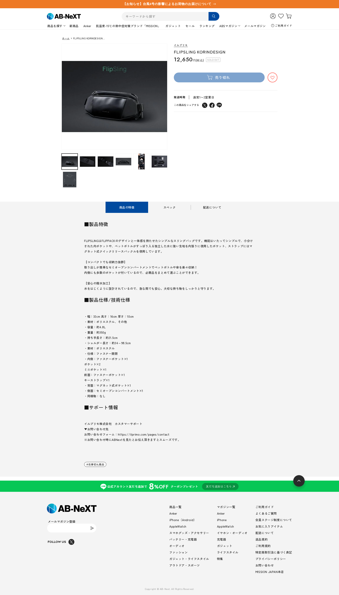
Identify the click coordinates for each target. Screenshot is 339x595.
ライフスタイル (227, 552)
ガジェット (173, 26)
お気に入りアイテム (269, 526)
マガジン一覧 (226, 507)
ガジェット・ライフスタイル (189, 559)
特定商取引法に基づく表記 (273, 552)
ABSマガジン (228, 26)
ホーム (66, 38)
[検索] (214, 16)
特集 (220, 559)
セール (190, 26)
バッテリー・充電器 (183, 539)
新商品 (74, 26)
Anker (87, 26)
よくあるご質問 (266, 513)
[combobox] (170, 16)
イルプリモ (181, 45)
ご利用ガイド (283, 26)
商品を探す (55, 26)
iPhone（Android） (183, 520)
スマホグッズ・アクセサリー (189, 533)
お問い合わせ (264, 565)
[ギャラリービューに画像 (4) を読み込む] (124, 162)
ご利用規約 (263, 546)
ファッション (178, 552)
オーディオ (177, 546)
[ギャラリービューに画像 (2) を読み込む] (88, 162)
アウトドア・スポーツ (184, 565)
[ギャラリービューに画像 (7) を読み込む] (70, 180)
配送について (264, 533)
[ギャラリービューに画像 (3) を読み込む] (106, 162)
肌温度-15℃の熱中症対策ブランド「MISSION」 (128, 26)
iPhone (222, 520)
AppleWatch (177, 526)
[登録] (92, 528)
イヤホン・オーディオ (232, 533)
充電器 (221, 539)
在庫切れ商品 (96, 464)
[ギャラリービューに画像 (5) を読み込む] (141, 162)
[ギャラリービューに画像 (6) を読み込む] (159, 162)
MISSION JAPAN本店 (269, 572)
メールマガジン (255, 26)
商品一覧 (175, 507)
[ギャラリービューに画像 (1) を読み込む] (70, 162)
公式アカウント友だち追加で (169, 486)
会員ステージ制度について (273, 520)
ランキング (207, 26)
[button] (272, 78)
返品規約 (261, 539)
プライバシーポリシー (270, 559)
